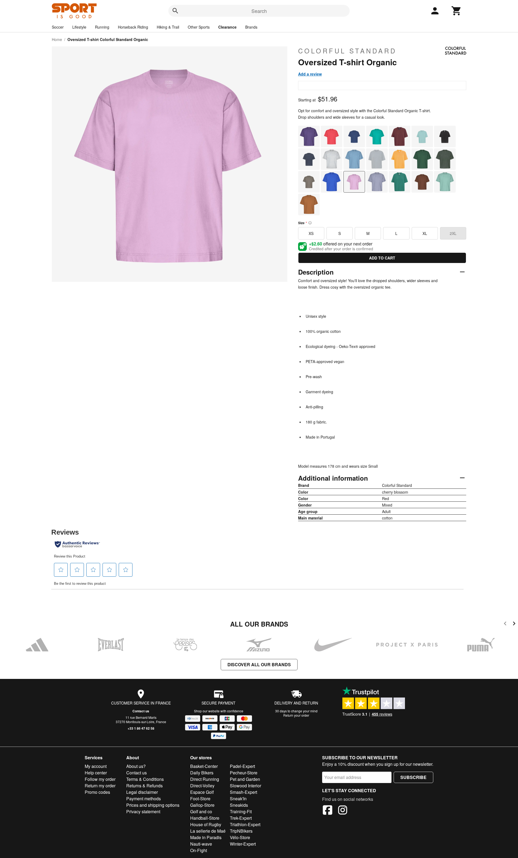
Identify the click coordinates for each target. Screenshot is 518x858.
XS (311, 233)
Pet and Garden (245, 779)
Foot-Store (200, 798)
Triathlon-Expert (245, 824)
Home (57, 39)
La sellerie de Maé (208, 831)
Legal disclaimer (142, 792)
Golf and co (201, 811)
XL (424, 233)
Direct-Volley (202, 785)
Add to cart (382, 258)
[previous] (505, 624)
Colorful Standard (347, 50)
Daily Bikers (201, 773)
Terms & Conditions (145, 779)
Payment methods (143, 798)
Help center (96, 773)
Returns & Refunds (144, 785)
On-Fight (198, 850)
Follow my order (100, 779)
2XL (453, 233)
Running (102, 27)
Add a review (310, 74)
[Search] (175, 11)
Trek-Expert (241, 818)
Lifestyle (79, 27)
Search (259, 10)
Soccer (58, 27)
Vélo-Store (240, 837)
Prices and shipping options (152, 805)
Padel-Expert (242, 766)
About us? (136, 766)
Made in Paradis (205, 837)
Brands (251, 27)
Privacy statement (143, 811)
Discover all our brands (259, 664)
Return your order (296, 715)
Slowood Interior (245, 785)
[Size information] (310, 223)
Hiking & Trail (168, 27)
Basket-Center (204, 766)
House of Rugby (205, 824)
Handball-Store (204, 818)
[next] (514, 624)
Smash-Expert (243, 792)
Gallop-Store (202, 805)
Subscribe (413, 777)
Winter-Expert (243, 844)
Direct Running (204, 779)
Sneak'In (238, 798)
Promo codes (97, 792)
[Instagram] (342, 811)
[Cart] (456, 10)
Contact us (140, 711)
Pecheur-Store (243, 773)
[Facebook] (327, 811)
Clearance (227, 27)
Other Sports (199, 27)
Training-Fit (241, 811)
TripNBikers (241, 831)
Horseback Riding (133, 27)
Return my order (100, 785)
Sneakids (239, 805)
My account (96, 766)
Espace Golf (202, 792)
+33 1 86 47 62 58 (141, 728)
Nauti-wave (201, 844)
